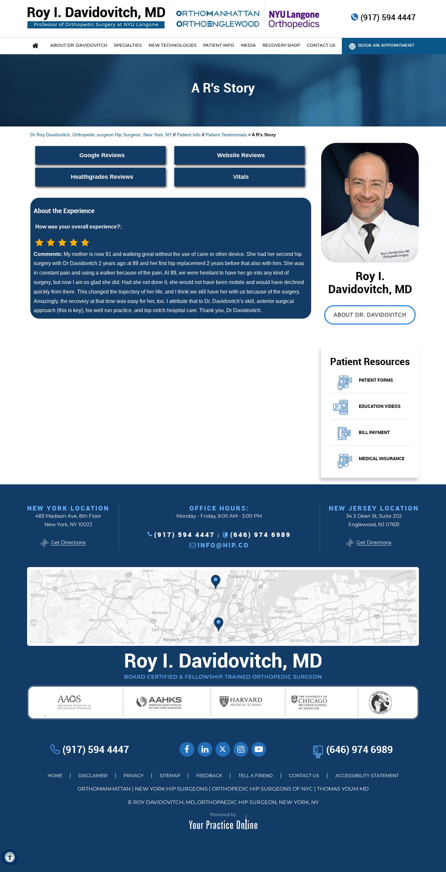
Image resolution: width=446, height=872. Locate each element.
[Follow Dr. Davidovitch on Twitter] (222, 749)
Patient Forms (376, 380)
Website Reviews (241, 155)
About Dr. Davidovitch (370, 315)
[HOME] (35, 46)
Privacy (133, 776)
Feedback (209, 776)
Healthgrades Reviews (102, 177)
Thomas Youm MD (343, 789)
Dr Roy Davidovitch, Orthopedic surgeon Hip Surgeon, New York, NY (101, 134)
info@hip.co (223, 545)
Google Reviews (102, 155)
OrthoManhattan (104, 789)
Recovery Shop (281, 45)
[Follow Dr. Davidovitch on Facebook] (187, 749)
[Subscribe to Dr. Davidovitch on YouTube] (258, 749)
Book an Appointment (386, 45)
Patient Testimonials (226, 134)
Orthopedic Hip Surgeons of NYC (262, 789)
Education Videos (380, 406)
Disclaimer (92, 776)
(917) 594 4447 (388, 17)
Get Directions (68, 542)
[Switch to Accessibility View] (10, 857)
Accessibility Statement (367, 776)
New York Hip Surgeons (171, 789)
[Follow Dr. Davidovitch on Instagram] (240, 749)
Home (55, 776)
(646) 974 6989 (260, 534)
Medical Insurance (382, 458)
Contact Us (304, 776)
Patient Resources (370, 361)
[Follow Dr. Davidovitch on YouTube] (205, 749)
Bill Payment (374, 432)
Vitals (241, 177)
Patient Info (188, 134)
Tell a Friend (255, 776)
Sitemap (170, 776)
